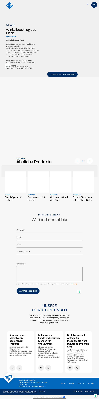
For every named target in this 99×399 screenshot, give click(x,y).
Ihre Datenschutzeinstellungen (53, 397)
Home (63, 383)
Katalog (71, 383)
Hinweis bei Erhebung (39, 397)
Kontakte (91, 383)
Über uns (81, 383)
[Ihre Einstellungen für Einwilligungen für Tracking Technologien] (95, 395)
